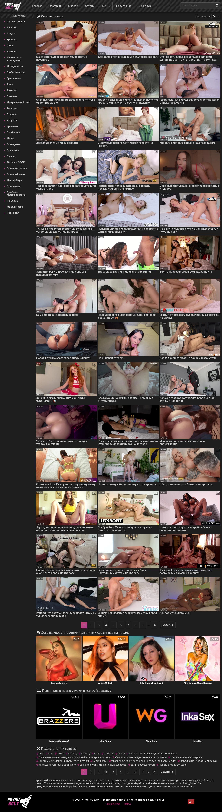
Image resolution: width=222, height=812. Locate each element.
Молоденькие (15, 66)
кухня (60, 753)
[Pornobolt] (13, 6)
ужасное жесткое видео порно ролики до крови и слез (143, 761)
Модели (73, 5)
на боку (72, 753)
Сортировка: (203, 16)
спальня (109, 753)
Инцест (11, 33)
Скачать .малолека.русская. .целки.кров (153, 753)
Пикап (10, 45)
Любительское (16, 72)
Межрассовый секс (18, 102)
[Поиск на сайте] (218, 5)
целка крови (100, 761)
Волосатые (13, 186)
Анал (10, 84)
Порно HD (13, 213)
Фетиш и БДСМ (16, 162)
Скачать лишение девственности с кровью (141, 757)
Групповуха (14, 78)
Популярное (123, 5)
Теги (104, 5)
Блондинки (13, 144)
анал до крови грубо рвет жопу (57, 764)
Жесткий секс (15, 207)
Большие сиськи (17, 168)
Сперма (11, 114)
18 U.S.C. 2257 (112, 804)
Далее (166, 625)
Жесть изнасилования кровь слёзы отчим (64, 761)
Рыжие (11, 156)
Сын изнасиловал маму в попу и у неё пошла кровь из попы (75, 757)
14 (154, 625)
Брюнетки (13, 150)
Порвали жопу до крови (173, 764)
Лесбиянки (13, 132)
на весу (85, 753)
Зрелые (11, 39)
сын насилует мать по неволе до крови (103, 764)
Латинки (12, 96)
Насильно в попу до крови (186, 757)
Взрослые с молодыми (14, 59)
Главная (37, 5)
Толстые (12, 108)
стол (41, 753)
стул (50, 753)
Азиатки (11, 90)
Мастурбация (15, 180)
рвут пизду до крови (143, 764)
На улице (12, 201)
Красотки (12, 126)
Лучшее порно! (16, 21)
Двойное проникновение (16, 193)
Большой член (16, 174)
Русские (11, 27)
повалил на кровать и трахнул (198, 761)
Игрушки (12, 120)
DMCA (127, 804)
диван (121, 753)
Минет (10, 138)
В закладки (145, 5)
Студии (90, 5)
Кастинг (11, 51)
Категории (54, 5)
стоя (97, 753)
